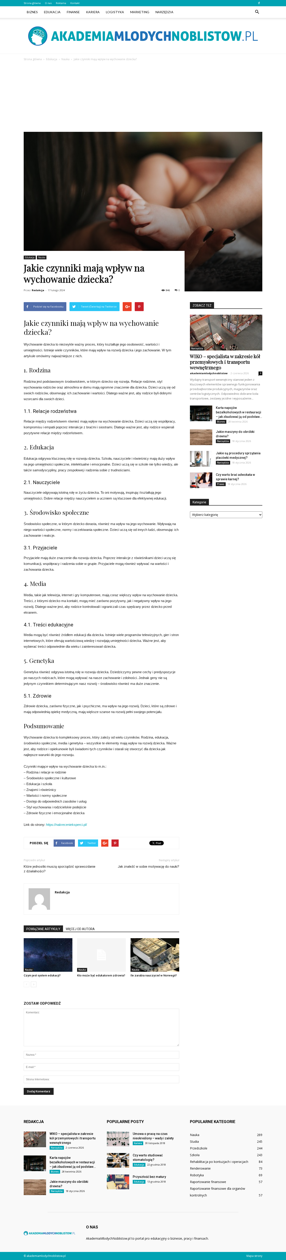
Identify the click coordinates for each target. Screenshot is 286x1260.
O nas (48, 3)
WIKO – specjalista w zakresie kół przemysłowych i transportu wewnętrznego (225, 361)
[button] (257, 12)
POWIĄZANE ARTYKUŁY (43, 929)
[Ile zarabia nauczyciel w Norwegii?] (154, 955)
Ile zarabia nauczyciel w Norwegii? (153, 975)
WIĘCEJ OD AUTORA (80, 929)
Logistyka (115, 12)
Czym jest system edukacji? (42, 975)
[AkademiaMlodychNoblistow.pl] (143, 36)
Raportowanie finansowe (208, 1182)
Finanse (73, 12)
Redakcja (38, 290)
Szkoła (195, 1155)
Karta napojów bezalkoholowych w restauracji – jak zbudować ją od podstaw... (239, 412)
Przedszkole (198, 1148)
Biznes (32, 12)
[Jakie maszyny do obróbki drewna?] (201, 437)
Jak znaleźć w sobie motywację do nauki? (148, 867)
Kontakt (75, 3)
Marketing (139, 12)
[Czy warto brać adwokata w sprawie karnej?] (201, 480)
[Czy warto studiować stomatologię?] (118, 1160)
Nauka (41, 257)
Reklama (61, 3)
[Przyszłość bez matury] (118, 1182)
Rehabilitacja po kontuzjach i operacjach (219, 1162)
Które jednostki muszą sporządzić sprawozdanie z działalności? (59, 869)
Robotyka (197, 1175)
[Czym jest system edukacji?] (48, 955)
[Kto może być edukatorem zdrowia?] (101, 955)
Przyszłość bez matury (149, 1177)
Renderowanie (200, 1168)
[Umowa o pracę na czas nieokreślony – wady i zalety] (118, 1139)
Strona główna (32, 3)
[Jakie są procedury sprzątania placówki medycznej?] (201, 459)
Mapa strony (254, 1256)
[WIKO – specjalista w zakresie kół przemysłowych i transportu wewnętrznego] (226, 332)
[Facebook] (259, 3)
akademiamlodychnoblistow (208, 373)
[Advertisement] (143, 95)
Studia (194, 1141)
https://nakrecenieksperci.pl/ (66, 824)
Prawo (220, 484)
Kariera (93, 12)
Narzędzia (164, 12)
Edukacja (52, 12)
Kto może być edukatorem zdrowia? (101, 975)
